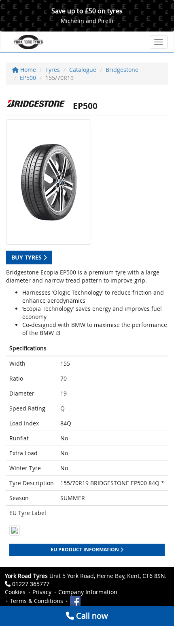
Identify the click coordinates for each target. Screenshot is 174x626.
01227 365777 (30, 584)
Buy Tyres (27, 257)
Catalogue (82, 69)
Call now (91, 615)
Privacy (41, 592)
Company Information (87, 592)
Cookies (15, 592)
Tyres (52, 69)
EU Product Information (85, 549)
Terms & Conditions (36, 601)
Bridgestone (122, 69)
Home (27, 69)
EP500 (28, 78)
